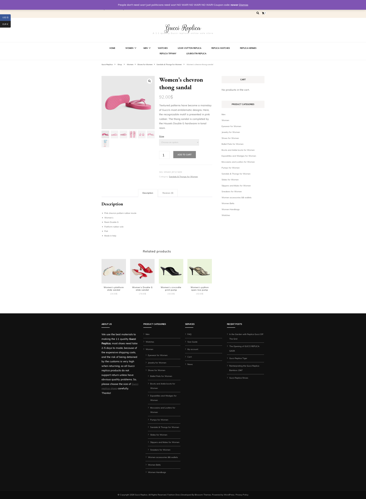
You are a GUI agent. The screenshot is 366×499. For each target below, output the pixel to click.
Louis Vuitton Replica (189, 48)
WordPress (229, 494)
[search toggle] (257, 13)
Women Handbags (231, 209)
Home (112, 48)
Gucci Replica (183, 28)
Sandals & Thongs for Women (183, 176)
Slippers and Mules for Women (236, 185)
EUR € (7, 25)
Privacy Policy (242, 494)
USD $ (6, 18)
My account (192, 349)
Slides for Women (230, 179)
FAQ (189, 334)
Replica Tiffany (168, 53)
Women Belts (228, 203)
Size (161, 136)
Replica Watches (220, 48)
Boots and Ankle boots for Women (238, 150)
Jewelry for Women (231, 132)
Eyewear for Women (231, 126)
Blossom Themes (203, 494)
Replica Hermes (248, 48)
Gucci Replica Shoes (238, 378)
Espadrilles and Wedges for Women (239, 156)
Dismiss (243, 4)
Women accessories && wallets (236, 197)
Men (146, 48)
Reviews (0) (168, 193)
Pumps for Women (231, 167)
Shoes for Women (230, 138)
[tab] (148, 193)
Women (129, 48)
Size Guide (192, 342)
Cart (189, 357)
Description (148, 193)
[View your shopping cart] (263, 13)
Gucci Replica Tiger (238, 358)
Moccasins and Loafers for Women (238, 162)
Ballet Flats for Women (232, 144)
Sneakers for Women (232, 191)
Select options (113, 272)
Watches (163, 48)
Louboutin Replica (196, 53)
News (190, 364)
